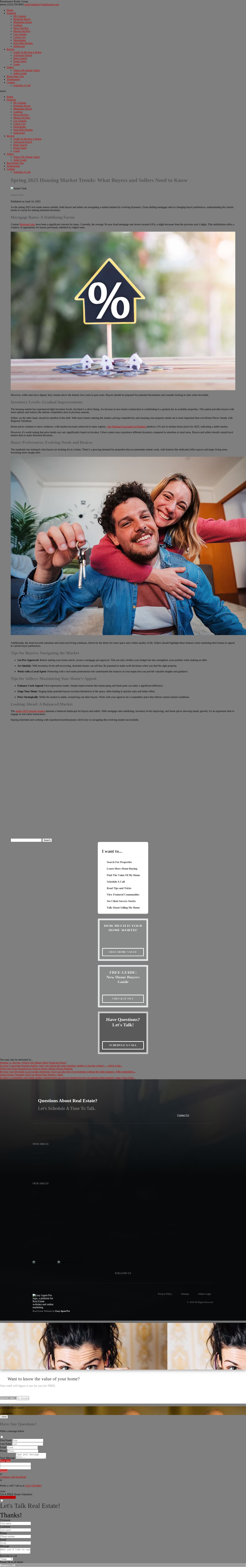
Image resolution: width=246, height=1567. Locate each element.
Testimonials (13, 79)
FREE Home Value (123, 952)
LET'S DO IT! (8, 1497)
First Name (6, 1440)
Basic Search (20, 58)
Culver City (19, 37)
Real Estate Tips (15, 76)
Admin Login (204, 1294)
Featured (11, 13)
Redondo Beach (21, 19)
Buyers (10, 49)
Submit (4, 1470)
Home (10, 10)
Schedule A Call (21, 85)
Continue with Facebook (13, 1477)
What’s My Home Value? (26, 70)
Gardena (17, 25)
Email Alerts (19, 61)
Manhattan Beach (22, 22)
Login (16, 64)
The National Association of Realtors (126, 426)
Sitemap (185, 1294)
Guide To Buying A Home (27, 52)
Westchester (19, 40)
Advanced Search (22, 55)
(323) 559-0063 (12, 4)
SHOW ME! (8, 1398)
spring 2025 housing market (30, 711)
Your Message (7, 1457)
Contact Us (183, 1115)
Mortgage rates (27, 224)
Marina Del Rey (21, 31)
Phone (3, 1450)
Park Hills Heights (23, 43)
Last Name (6, 1443)
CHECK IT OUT (123, 998)
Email (3, 1447)
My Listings (19, 16)
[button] (123, 91)
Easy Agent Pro (62, 1311)
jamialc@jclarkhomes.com (41, 4)
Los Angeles (20, 34)
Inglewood (19, 46)
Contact (11, 82)
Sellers (10, 67)
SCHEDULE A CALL (123, 1045)
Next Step (5, 1460)
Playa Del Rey (21, 28)
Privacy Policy (165, 1294)
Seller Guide (20, 73)
